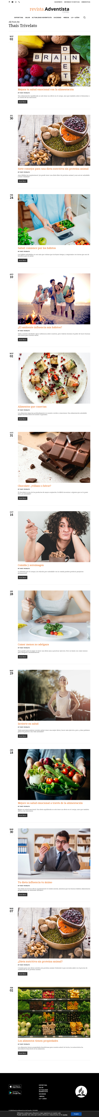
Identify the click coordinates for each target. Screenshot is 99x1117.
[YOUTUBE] (12, 2)
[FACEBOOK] (9, 2)
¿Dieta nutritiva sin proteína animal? (40, 961)
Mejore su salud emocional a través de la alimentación (50, 803)
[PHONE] (19, 2)
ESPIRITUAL (43, 1085)
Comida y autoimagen (31, 565)
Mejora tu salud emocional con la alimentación (46, 89)
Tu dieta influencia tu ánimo (35, 882)
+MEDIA (41, 1096)
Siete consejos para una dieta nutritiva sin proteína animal (53, 168)
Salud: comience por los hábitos (37, 248)
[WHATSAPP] (16, 2)
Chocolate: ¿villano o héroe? (34, 485)
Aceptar (76, 1114)
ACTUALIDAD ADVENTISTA (43, 1090)
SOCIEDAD (42, 1094)
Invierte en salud (28, 723)
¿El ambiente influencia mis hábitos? (40, 327)
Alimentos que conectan (32, 406)
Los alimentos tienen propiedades (38, 1040)
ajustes (65, 1115)
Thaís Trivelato (25, 93)
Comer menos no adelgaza (33, 644)
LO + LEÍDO (43, 1099)
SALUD (41, 1087)
